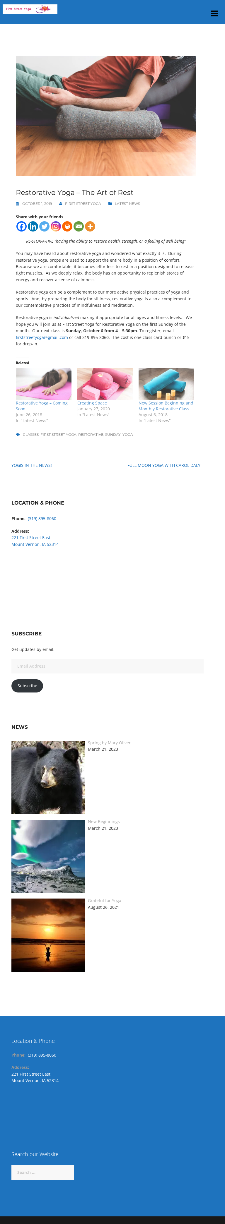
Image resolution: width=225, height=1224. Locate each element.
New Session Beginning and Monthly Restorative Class (166, 406)
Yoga (127, 434)
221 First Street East (30, 537)
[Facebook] (21, 226)
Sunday (113, 434)
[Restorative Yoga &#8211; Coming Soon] (43, 384)
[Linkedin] (33, 226)
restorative (90, 434)
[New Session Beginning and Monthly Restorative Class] (166, 384)
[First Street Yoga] (30, 11)
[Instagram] (56, 226)
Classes (31, 434)
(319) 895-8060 (42, 518)
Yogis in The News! (31, 465)
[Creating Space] (105, 384)
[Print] (67, 226)
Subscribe (27, 685)
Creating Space (92, 403)
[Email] (79, 226)
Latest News (127, 203)
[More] (90, 226)
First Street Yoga (83, 203)
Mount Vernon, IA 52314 (35, 544)
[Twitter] (44, 226)
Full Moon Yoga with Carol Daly (163, 465)
